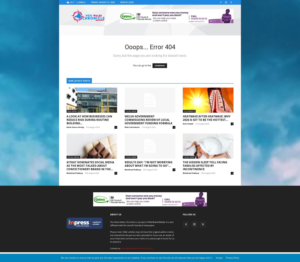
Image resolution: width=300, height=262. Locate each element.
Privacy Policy (232, 258)
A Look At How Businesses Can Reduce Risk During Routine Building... (89, 120)
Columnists (189, 111)
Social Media (73, 157)
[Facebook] (220, 2)
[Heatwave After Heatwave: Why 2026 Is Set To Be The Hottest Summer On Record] (208, 100)
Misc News (72, 111)
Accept (219, 258)
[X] (231, 2)
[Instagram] (226, 2)
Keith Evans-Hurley (75, 127)
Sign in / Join (127, 2)
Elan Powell (188, 124)
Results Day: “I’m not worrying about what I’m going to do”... (148, 164)
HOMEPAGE (160, 66)
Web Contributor (132, 127)
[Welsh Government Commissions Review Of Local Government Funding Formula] (150, 100)
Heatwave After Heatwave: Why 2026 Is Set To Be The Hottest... (206, 118)
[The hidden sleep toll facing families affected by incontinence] (208, 146)
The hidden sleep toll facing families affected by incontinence (205, 165)
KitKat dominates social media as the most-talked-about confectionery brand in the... (90, 165)
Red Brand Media (157, 222)
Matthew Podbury (75, 173)
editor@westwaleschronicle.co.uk (137, 248)
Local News (131, 111)
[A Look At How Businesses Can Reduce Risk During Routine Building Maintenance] (92, 100)
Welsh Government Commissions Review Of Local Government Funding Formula (148, 120)
